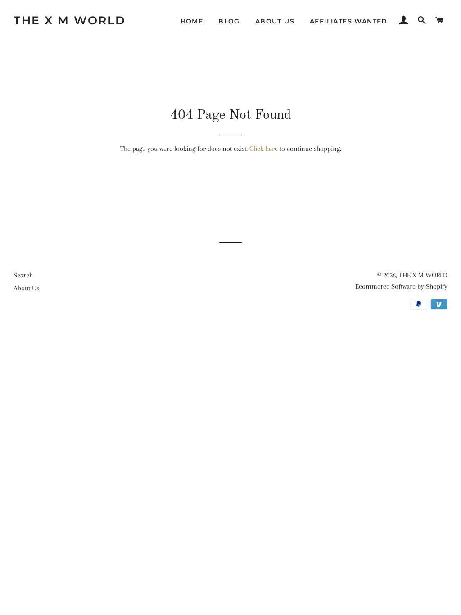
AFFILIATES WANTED (349, 21)
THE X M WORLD (70, 20)
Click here (263, 149)
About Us (274, 21)
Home (192, 21)
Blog (229, 21)
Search (23, 275)
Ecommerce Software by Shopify (401, 286)
